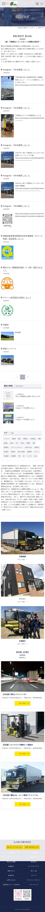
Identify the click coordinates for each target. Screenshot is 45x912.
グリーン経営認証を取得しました (17, 297)
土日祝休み (33, 439)
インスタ (29, 456)
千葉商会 (25, 439)
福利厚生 (6, 447)
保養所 (6, 324)
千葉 (19, 456)
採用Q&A (13, 452)
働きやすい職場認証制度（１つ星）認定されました (23, 269)
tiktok (35, 456)
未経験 (5, 443)
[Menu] (41, 3)
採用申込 (36, 447)
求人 (17, 443)
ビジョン (36, 452)
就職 (39, 439)
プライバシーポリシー (16, 447)
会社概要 (13, 456)
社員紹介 (6, 452)
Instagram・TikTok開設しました (16, 206)
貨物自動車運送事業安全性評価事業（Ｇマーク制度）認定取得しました (23, 237)
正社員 (11, 443)
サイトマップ (34, 885)
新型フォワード (9, 348)
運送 (19, 439)
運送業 (14, 439)
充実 (34, 443)
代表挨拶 (6, 456)
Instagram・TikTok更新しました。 (17, 69)
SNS (23, 456)
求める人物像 (21, 452)
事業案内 (29, 452)
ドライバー (7, 439)
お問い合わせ (28, 447)
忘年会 (22, 443)
